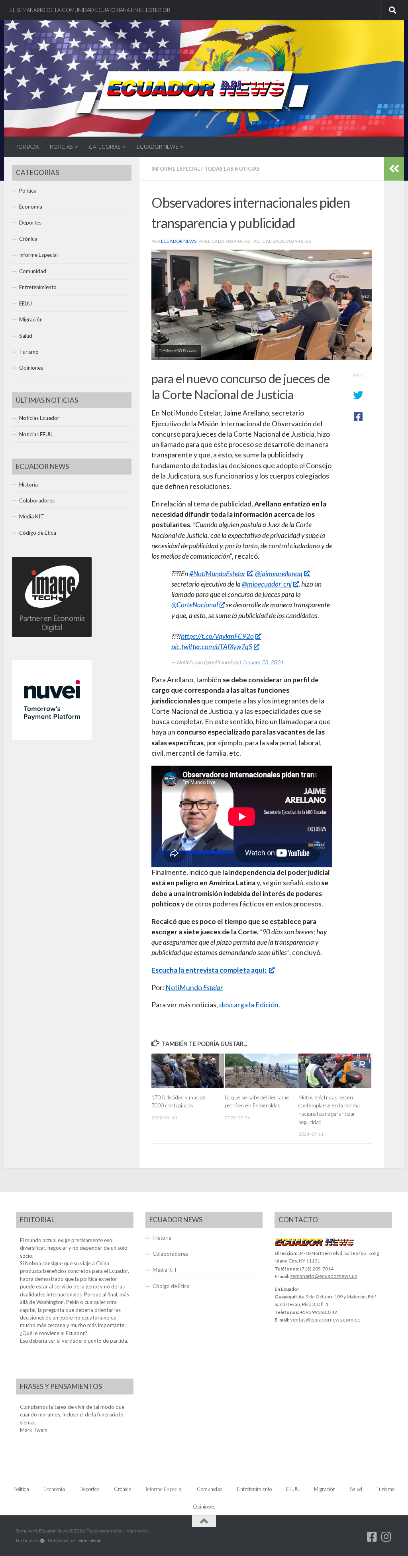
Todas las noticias (232, 168)
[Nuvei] (52, 738)
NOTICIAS (61, 147)
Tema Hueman (88, 1540)
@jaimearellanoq (278, 573)
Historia (28, 484)
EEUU (25, 303)
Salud (25, 336)
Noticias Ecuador (39, 418)
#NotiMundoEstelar (217, 573)
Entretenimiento (38, 287)
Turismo (29, 352)
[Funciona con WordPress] (42, 1540)
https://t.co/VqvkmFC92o (217, 636)
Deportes (30, 222)
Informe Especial (175, 168)
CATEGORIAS (104, 147)
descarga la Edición (249, 1005)
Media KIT (31, 516)
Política (28, 190)
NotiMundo (194, 987)
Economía (30, 206)
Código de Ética (37, 533)
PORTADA (27, 147)
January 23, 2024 (262, 662)
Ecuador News (178, 241)
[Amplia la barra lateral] (394, 169)
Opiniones (31, 367)
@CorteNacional (194, 605)
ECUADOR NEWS (157, 147)
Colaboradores (37, 500)
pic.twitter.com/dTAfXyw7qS (211, 646)
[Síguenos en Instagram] (386, 1536)
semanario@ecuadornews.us (323, 1276)
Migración (31, 319)
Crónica (28, 239)
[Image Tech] (52, 635)
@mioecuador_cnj (267, 584)
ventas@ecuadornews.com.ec (325, 1319)
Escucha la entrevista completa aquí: (209, 970)
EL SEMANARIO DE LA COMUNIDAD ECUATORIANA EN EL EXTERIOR (90, 10)
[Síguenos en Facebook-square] (372, 1536)
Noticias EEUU (36, 434)
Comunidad (32, 271)
